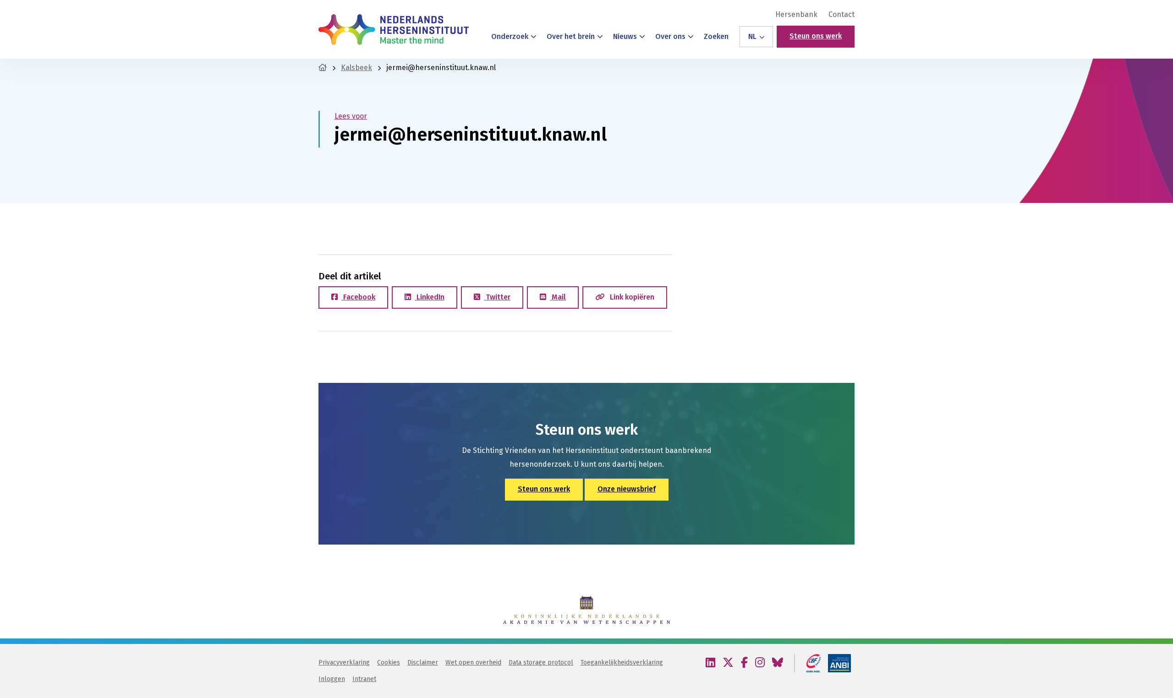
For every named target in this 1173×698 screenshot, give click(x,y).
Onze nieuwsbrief (626, 489)
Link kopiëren (631, 297)
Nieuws (625, 36)
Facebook (358, 297)
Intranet (364, 679)
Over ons (670, 36)
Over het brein (571, 36)
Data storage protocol (541, 662)
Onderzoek (509, 36)
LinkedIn (429, 297)
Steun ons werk (815, 36)
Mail (558, 297)
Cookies (388, 662)
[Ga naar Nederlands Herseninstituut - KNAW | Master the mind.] (322, 67)
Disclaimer (422, 662)
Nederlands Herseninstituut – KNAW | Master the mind (393, 29)
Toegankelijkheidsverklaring (622, 662)
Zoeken (716, 36)
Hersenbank (796, 14)
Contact (841, 14)
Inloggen (331, 679)
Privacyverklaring (344, 662)
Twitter (497, 297)
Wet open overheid (473, 662)
